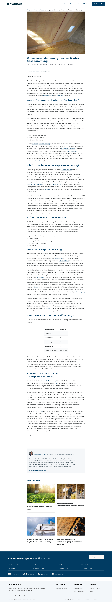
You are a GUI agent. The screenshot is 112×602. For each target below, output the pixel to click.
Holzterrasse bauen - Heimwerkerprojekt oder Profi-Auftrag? (70, 541)
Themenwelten (68, 4)
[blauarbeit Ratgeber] (14, 4)
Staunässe (60, 95)
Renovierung (39, 161)
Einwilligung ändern (69, 599)
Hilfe (91, 591)
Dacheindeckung (71, 151)
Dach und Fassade (60, 64)
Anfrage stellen (95, 557)
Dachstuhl (48, 189)
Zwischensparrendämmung (41, 144)
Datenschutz (96, 599)
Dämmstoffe (58, 258)
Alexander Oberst (34, 71)
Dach (51, 64)
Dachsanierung (38, 411)
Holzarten (35, 287)
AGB (79, 599)
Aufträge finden (78, 588)
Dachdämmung (66, 170)
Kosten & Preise (83, 4)
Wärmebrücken (48, 95)
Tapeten (48, 308)
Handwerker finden (62, 588)
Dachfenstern (41, 277)
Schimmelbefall (64, 261)
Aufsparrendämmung (68, 149)
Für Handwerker (98, 4)
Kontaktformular (26, 590)
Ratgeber (30, 10)
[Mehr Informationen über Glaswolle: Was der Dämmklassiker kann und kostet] (71, 491)
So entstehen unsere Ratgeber (37, 470)
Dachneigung (80, 292)
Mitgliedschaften (79, 591)
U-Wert (56, 383)
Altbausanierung (55, 184)
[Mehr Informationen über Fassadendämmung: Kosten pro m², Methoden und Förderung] (41, 526)
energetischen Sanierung (35, 184)
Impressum (86, 599)
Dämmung (70, 64)
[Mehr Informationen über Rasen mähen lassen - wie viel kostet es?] (41, 493)
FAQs (34, 588)
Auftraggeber (44, 64)
